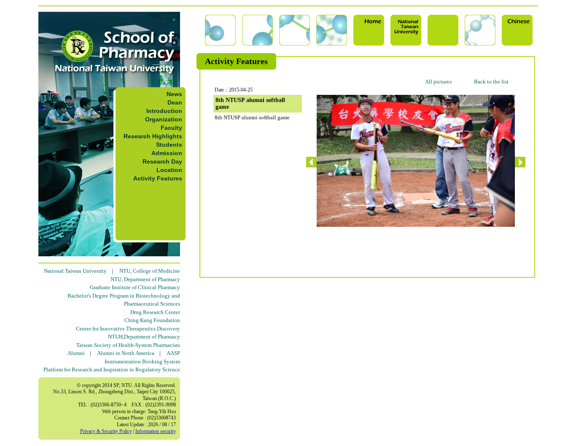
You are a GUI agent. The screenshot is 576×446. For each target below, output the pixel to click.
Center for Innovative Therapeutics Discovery (128, 328)
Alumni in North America (125, 353)
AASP (173, 353)
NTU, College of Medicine (149, 271)
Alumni (76, 353)
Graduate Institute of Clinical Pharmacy (135, 287)
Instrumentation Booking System (142, 361)
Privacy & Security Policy (106, 431)
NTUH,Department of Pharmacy (144, 336)
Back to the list (491, 81)
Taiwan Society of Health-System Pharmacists (128, 345)
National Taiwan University (75, 271)
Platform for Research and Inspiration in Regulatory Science (111, 369)
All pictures (438, 81)
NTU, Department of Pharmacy (145, 279)
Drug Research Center (155, 312)
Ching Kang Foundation (152, 320)
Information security (155, 431)
